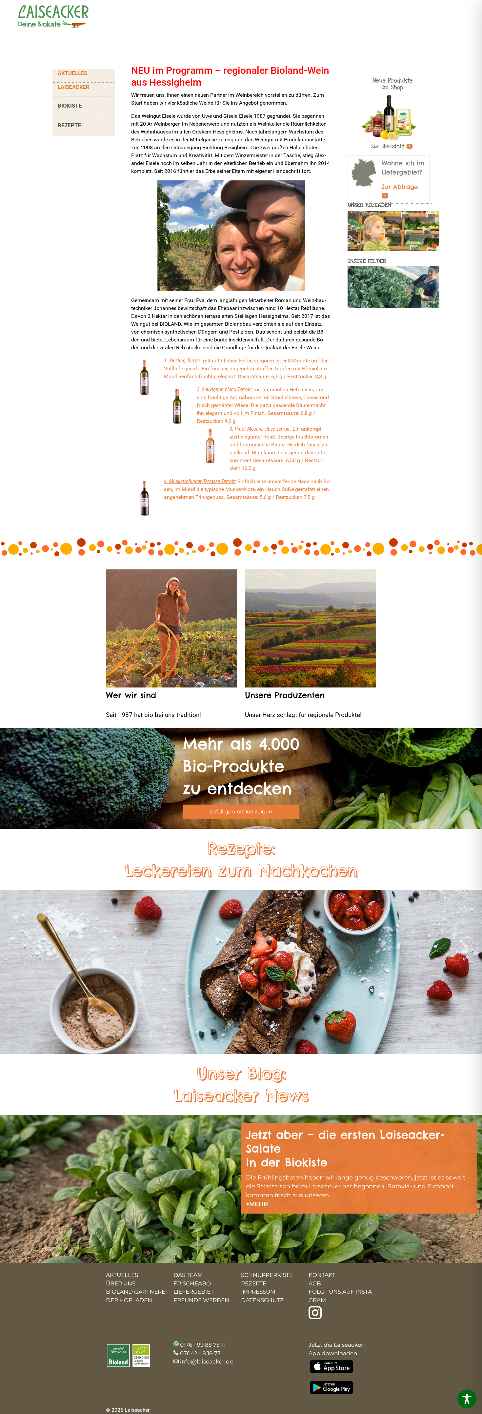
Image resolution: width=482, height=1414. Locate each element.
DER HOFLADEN (129, 1300)
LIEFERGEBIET (193, 1291)
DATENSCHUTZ (262, 1300)
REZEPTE (69, 125)
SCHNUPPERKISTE (267, 1275)
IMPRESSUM (258, 1291)
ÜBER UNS (120, 1283)
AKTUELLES (72, 73)
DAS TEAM (188, 1275)
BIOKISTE (70, 105)
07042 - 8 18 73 (200, 1353)
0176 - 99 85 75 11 (202, 1345)
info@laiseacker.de (206, 1361)
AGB (315, 1283)
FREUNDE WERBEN (201, 1300)
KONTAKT (322, 1275)
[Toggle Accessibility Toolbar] (467, 1399)
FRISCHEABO (192, 1283)
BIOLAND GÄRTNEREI (136, 1291)
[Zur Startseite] (48, 17)
